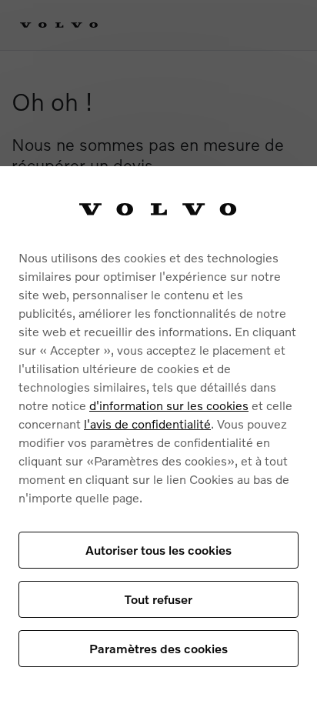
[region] (158, 435)
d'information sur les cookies (169, 405)
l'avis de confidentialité (147, 423)
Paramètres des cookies (158, 648)
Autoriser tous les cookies (158, 549)
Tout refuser (158, 599)
